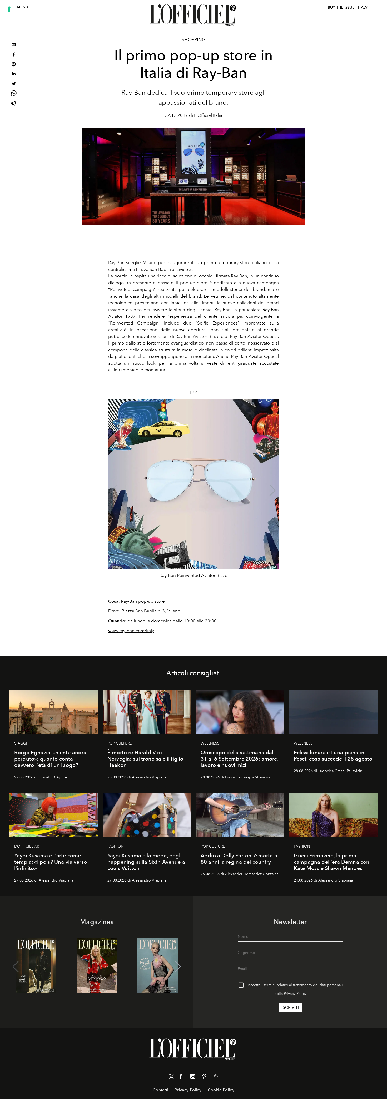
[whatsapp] (13, 94)
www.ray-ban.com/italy (131, 630)
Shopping (194, 40)
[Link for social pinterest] (204, 1077)
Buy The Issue (341, 7)
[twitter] (13, 84)
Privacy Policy (295, 993)
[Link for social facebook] (181, 1077)
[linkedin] (13, 74)
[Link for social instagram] (192, 1077)
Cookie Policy (221, 1089)
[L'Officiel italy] (193, 15)
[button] (272, 490)
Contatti (160, 1089)
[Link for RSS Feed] (216, 1076)
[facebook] (13, 55)
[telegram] (13, 104)
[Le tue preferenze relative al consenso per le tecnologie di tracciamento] (9, 9)
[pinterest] (13, 65)
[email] (13, 45)
